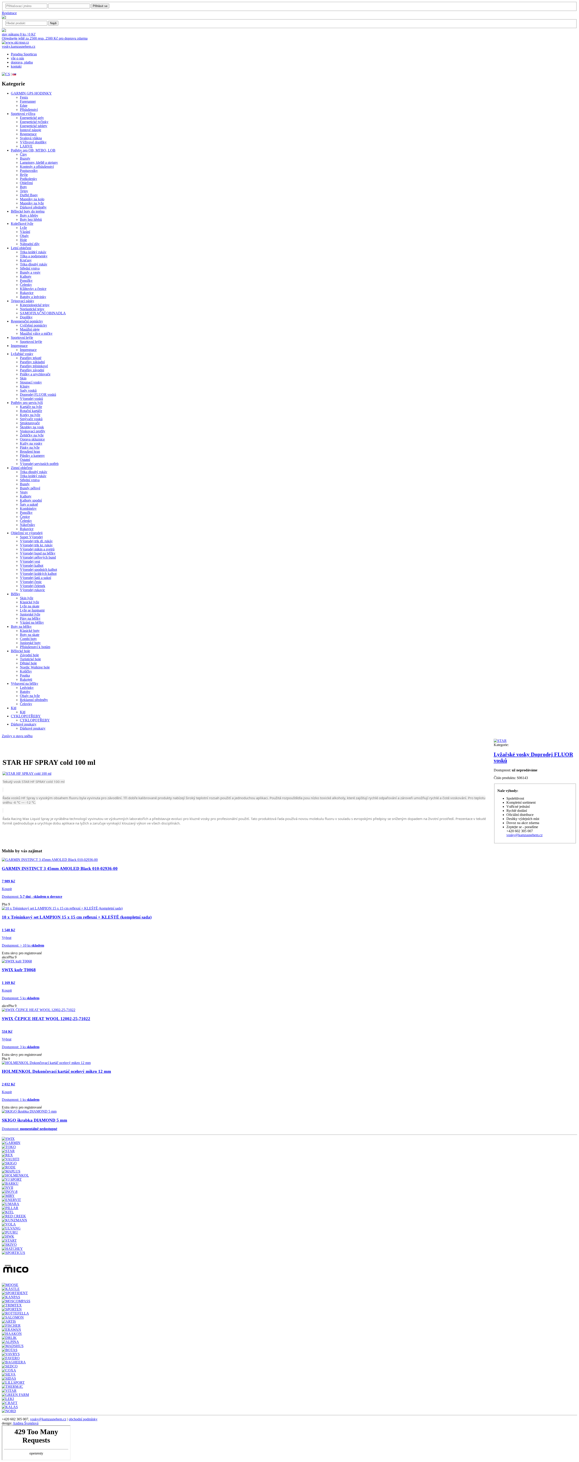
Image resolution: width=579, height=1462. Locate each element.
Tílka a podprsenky (33, 256)
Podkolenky (28, 179)
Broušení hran (30, 451)
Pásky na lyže (30, 447)
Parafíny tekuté (30, 358)
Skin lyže (26, 598)
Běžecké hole (20, 651)
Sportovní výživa (23, 114)
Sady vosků (28, 390)
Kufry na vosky (31, 443)
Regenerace (28, 134)
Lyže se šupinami (32, 610)
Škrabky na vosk (32, 427)
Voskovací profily (32, 431)
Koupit (7, 889)
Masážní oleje (30, 329)
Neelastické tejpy (32, 309)
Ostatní (25, 460)
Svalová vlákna (31, 138)
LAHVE (26, 146)
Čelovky (26, 704)
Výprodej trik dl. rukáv (36, 541)
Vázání (25, 232)
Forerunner (28, 101)
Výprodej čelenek (32, 586)
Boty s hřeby (29, 215)
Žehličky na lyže (32, 435)
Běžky (15, 594)
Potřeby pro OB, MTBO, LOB (33, 150)
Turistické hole (30, 659)
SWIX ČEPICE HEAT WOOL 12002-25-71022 (46, 1018)
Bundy (25, 484)
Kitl (13, 708)
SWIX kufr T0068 (19, 969)
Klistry (25, 386)
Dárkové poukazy (23, 724)
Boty (23, 187)
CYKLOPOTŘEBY (26, 716)
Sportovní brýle (22, 337)
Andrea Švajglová (25, 1423)
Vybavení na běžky (24, 683)
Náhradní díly (30, 244)
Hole (23, 240)
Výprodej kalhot (31, 565)
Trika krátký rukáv (33, 252)
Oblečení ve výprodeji (27, 533)
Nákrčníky (27, 525)
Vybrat (6, 938)
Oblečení (26, 183)
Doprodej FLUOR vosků (38, 394)
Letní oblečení (21, 248)
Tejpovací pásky (22, 301)
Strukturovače (30, 423)
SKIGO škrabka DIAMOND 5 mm (34, 1120)
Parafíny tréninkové (34, 366)
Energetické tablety (33, 126)
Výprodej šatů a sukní (35, 578)
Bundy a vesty (30, 272)
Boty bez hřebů (31, 219)
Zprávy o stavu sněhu (17, 736)
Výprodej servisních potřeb (39, 464)
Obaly (24, 236)
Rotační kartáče (31, 411)
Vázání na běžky (32, 622)
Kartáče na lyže (31, 407)
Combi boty (28, 639)
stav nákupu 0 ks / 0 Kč (19, 34)
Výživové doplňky (33, 142)
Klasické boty (30, 631)
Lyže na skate (29, 606)
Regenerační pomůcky (27, 321)
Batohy (25, 692)
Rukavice (26, 293)
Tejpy (24, 191)
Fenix (24, 97)
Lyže (23, 228)
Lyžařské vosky (22, 354)
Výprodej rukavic (32, 590)
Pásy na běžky (30, 618)
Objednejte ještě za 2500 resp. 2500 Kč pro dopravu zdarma (45, 38)
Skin (23, 378)
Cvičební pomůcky (33, 325)
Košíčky (26, 671)
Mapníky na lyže (32, 203)
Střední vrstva (30, 268)
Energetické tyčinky (34, 122)
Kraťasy (26, 260)
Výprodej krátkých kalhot (38, 574)
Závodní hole (29, 655)
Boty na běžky (21, 626)
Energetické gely (32, 118)
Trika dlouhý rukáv (33, 264)
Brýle (24, 175)
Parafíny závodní (32, 370)
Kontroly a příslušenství (37, 166)
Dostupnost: (32, 896)
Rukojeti (26, 679)
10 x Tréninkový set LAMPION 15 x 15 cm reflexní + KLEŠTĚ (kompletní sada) (77, 917)
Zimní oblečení (21, 468)
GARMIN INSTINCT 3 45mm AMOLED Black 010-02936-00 (60, 868)
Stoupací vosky (31, 382)
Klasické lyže (29, 602)
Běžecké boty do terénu (28, 211)
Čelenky (26, 285)
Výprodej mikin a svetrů (37, 549)
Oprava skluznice (32, 439)
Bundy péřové (30, 488)
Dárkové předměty (33, 207)
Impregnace (19, 346)
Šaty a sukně (29, 504)
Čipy (23, 154)
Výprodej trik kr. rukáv (36, 545)
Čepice (25, 517)
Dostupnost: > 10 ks (23, 945)
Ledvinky (27, 688)
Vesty (24, 492)
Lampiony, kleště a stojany (39, 162)
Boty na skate (29, 635)
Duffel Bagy (29, 195)
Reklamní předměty (34, 700)
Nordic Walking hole (35, 667)
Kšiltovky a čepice (33, 289)
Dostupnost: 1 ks (20, 1100)
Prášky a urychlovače (35, 374)
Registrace (9, 13)
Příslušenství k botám (35, 647)
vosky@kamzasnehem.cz (524, 835)
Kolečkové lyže (22, 223)
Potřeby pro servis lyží (27, 403)
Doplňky (26, 317)
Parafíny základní (32, 362)
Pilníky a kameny (32, 455)
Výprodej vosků (31, 398)
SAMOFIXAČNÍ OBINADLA (43, 313)
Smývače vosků (31, 419)
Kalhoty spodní (31, 500)
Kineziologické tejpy (35, 305)
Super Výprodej (31, 537)
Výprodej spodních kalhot (38, 569)
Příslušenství (29, 109)
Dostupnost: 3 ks (20, 1047)
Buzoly (25, 158)
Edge (23, 105)
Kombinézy (28, 508)
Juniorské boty (30, 643)
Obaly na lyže (30, 696)
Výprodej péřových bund (38, 557)
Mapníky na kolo (32, 199)
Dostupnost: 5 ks (20, 998)
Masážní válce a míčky (36, 333)
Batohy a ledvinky (33, 297)
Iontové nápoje (30, 130)
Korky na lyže (30, 415)
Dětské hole (28, 663)
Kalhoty (25, 276)
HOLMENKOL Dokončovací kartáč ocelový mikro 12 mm (56, 1071)
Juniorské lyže (30, 614)
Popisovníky (29, 171)
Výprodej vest (30, 561)
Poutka (25, 675)
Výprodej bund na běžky (37, 553)
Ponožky (26, 280)
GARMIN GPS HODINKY (31, 93)
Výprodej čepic (31, 582)
